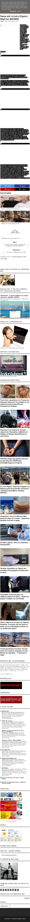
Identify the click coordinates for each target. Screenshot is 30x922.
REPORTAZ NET (5, 711)
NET (3, 21)
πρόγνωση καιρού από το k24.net (11, 842)
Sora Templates (12, 918)
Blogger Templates (22, 918)
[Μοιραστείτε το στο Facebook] (5, 258)
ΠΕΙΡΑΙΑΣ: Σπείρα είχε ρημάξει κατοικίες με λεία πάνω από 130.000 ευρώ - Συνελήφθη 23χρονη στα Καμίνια (14, 461)
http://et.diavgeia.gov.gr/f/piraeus (9, 855)
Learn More (13, 11)
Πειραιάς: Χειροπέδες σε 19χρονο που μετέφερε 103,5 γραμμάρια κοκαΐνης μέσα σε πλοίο (14, 570)
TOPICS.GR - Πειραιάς (7, 720)
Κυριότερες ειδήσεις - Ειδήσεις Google (11, 740)
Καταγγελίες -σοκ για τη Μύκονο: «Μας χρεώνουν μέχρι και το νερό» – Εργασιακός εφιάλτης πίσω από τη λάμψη (15, 518)
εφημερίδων (15, 821)
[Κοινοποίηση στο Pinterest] (6, 258)
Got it (19, 11)
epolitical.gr (5, 767)
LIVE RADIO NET (6, 749)
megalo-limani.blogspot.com (9, 758)
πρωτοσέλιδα (9, 821)
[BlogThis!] (2, 258)
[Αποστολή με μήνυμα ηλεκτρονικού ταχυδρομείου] (1, 258)
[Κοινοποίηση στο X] (3, 258)
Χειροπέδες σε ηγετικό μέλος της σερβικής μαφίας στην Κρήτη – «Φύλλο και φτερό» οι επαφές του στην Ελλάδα (14, 597)
